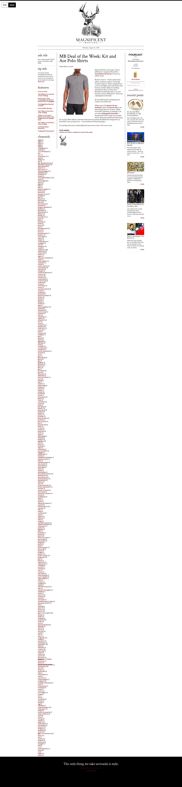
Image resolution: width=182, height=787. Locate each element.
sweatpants (41, 643)
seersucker (41, 600)
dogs (39, 305)
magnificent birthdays (45, 457)
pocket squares (43, 547)
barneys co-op (42, 194)
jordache (41, 420)
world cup (41, 742)
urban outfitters (43, 714)
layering (40, 438)
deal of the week (87, 132)
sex (39, 604)
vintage (40, 719)
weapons (41, 728)
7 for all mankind (43, 151)
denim (40, 297)
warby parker (42, 723)
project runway (43, 555)
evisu (39, 323)
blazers (40, 214)
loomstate (41, 449)
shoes (40, 609)
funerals (40, 353)
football (40, 346)
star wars (41, 631)
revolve (40, 572)
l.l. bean (40, 428)
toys (39, 684)
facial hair (41, 328)
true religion (42, 692)
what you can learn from (46, 733)
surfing (40, 639)
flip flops (40, 343)
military (40, 482)
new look (41, 508)
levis (39, 443)
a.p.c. (39, 155)
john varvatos (42, 418)
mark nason (41, 465)
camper (40, 240)
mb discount (42, 475)
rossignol (41, 583)
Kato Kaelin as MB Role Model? (135, 144)
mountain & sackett (44, 493)
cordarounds (42, 281)
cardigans (41, 243)
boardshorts (42, 217)
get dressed (41, 357)
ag (38, 161)
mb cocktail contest (44, 474)
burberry (40, 235)
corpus (40, 284)
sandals (40, 591)
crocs (39, 290)
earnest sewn (42, 312)
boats (40, 218)
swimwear (41, 647)
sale (39, 588)
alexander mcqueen (44, 164)
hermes (40, 389)
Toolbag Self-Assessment (46, 131)
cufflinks (41, 292)
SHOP (12, 5)
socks (39, 621)
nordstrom (41, 513)
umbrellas (41, 705)
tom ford (41, 678)
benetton (41, 205)
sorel (39, 623)
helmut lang (42, 385)
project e (41, 554)
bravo (40, 232)
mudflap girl (42, 497)
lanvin (40, 433)
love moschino (42, 451)
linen (39, 444)
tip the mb (41, 671)
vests (39, 715)
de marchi (41, 294)
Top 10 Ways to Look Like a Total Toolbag (46, 94)
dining (40, 302)
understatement (43, 707)
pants (40, 536)
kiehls (40, 426)
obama (40, 518)
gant (39, 356)
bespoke (40, 209)
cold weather (42, 268)
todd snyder (42, 674)
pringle (40, 552)
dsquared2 (41, 310)
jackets (40, 408)
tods (39, 676)
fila (39, 336)
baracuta (41, 191)
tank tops (41, 651)
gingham (40, 362)
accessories (41, 156)
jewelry (40, 415)
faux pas (40, 330)
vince (39, 717)
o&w (39, 515)
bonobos (40, 222)
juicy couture (42, 421)
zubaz (40, 755)
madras (40, 456)
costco (40, 287)
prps (39, 559)
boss (39, 227)
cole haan (41, 269)
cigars (40, 256)
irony (39, 400)
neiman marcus (42, 506)
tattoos (40, 654)
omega (40, 521)
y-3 (39, 747)
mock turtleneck (43, 485)
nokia (39, 511)
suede (40, 633)
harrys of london (43, 377)
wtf (39, 745)
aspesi (40, 182)
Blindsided (131, 172)
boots (40, 225)
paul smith (41, 541)
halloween (41, 375)
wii (39, 737)
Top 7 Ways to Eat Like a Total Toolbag (45, 111)
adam (39, 158)
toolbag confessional (44, 683)
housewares (42, 397)
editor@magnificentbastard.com (135, 90)
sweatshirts (42, 644)
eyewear (40, 326)
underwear (41, 709)
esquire (40, 318)
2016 (39, 143)
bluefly (40, 215)
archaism (41, 174)
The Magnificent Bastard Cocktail (46, 104)
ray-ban (40, 567)
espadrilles (41, 317)
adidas (40, 160)
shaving (40, 606)
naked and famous (44, 503)
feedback (41, 335)
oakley (40, 516)
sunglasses (41, 638)
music (40, 500)
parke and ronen (43, 537)
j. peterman (41, 402)
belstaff (40, 199)
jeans (39, 413)
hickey (40, 390)
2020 (39, 145)
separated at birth (44, 603)
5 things (40, 150)
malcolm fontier (43, 459)
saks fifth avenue (43, 586)
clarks (40, 259)
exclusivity (41, 325)
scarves (40, 595)
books (40, 223)
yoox (39, 750)
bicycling (40, 210)
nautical (40, 505)
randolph (41, 565)
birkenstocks (42, 212)
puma (39, 560)
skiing (40, 615)
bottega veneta (43, 228)
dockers (40, 303)
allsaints (40, 168)
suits (39, 636)
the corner (41, 657)
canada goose (42, 241)
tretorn (40, 691)
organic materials (43, 524)
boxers (40, 230)
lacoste (40, 429)
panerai (40, 534)
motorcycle (41, 492)
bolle (39, 220)
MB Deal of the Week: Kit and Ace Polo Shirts (87, 58)
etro (39, 321)
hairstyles (41, 374)
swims (40, 646)
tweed (40, 702)
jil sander (41, 416)
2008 (39, 140)
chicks (40, 254)
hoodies (40, 393)
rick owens (41, 573)
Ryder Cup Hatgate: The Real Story (135, 237)
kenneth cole (42, 425)
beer (39, 197)
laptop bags (41, 436)
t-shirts (40, 649)
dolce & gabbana (43, 307)
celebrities (41, 250)
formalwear (41, 348)
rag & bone (41, 562)
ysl (39, 752)
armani (40, 176)
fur (39, 354)
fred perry (41, 349)
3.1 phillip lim (42, 148)
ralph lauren (42, 564)
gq (38, 369)
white (40, 735)
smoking (40, 618)
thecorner (41, 661)
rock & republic (42, 577)
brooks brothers (43, 233)
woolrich (40, 740)
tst (39, 696)
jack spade (41, 407)
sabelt (40, 585)
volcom (40, 720)
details (40, 299)
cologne (40, 271)
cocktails (41, 263)
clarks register (42, 261)
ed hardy (41, 313)
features (41, 333)
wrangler (41, 744)
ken (39, 423)
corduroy (41, 282)
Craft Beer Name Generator (43, 127)
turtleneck (41, 699)
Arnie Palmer (135, 79)
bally (39, 187)
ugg (39, 704)
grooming (41, 371)
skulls (40, 616)
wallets (40, 722)
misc (39, 483)
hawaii (40, 380)
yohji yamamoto (43, 748)
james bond (41, 410)
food (39, 344)
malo (39, 461)
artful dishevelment (44, 178)
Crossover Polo (112, 107)
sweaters (41, 641)
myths (40, 501)
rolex (39, 580)
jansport (40, 411)
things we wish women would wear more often (45, 665)
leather (40, 439)
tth (39, 697)
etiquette (41, 320)
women (40, 739)
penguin (40, 542)
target (40, 652)
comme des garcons (44, 272)
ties (39, 668)
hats (39, 379)
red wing (40, 568)
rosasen (40, 582)
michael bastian (43, 479)
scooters (41, 596)
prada (40, 551)
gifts (39, 359)
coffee (40, 264)
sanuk (40, 593)
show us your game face (45, 613)
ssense (40, 629)
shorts (40, 611)
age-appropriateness (44, 163)
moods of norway (43, 490)
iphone (40, 398)
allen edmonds (42, 166)
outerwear (41, 526)
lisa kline (40, 446)
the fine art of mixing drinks (44, 659)
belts (39, 202)
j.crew (40, 403)
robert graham (42, 575)
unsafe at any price (44, 712)
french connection (44, 351)
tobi (39, 673)
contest (40, 276)
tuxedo (40, 701)
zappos (40, 753)
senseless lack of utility (45, 601)
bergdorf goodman (44, 207)
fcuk (39, 331)
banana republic (43, 189)
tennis (40, 656)
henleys (40, 387)
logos (39, 447)
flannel (40, 338)
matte (40, 469)
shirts (70, 132)
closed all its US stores (103, 74)
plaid (39, 546)
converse (41, 277)
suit (39, 634)
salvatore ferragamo (44, 590)
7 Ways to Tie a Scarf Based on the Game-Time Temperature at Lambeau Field (46, 118)
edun (39, 315)
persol (40, 544)
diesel (40, 300)
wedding (40, 730)
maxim (40, 470)
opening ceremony (44, 523)
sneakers (41, 620)
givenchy (41, 364)
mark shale (41, 467)
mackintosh (41, 454)
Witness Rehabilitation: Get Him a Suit (135, 205)
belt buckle (41, 200)
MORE (142, 127)
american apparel (43, 171)
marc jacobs (41, 464)
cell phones (41, 251)
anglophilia (41, 173)
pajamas (40, 529)
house (40, 395)
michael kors (42, 480)
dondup (40, 308)
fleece (40, 339)
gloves (40, 366)
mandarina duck (43, 462)
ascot (39, 179)
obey (39, 519)
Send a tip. (41, 81)
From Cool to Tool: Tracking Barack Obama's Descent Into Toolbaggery (46, 100)
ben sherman (42, 204)
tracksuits (41, 687)
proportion (41, 557)
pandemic (41, 533)
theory (40, 663)
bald (39, 186)
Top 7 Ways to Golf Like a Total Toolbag (46, 123)
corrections (41, 285)
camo (39, 238)
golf (39, 367)
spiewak (40, 626)
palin (39, 531)
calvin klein (41, 236)
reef (39, 570)
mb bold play (42, 472)
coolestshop (42, 279)
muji (39, 498)
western (40, 732)
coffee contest (43, 266)
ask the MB (41, 181)
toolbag (40, 681)
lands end (41, 431)
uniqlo (40, 710)
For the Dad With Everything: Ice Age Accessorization (134, 114)
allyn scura (41, 169)
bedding (40, 196)
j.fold (39, 405)
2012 (39, 142)
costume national (43, 289)
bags (39, 184)
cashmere (76, 132)
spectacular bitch (43, 625)
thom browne (42, 666)
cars (39, 245)
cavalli (40, 248)
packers (40, 528)
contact (40, 274)
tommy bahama (43, 679)
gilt (39, 361)
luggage (40, 452)
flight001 (41, 341)
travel (40, 689)
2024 (39, 146)
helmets (40, 384)
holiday (40, 392)
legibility (40, 441)
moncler (40, 488)
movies (40, 495)
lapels (40, 434)
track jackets (42, 686)
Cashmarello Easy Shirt (109, 113)
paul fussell (41, 539)
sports (40, 628)
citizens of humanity (44, 258)
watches (40, 727)
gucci (39, 372)
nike (39, 510)
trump (40, 694)
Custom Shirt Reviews (45, 108)
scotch (40, 598)
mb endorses (42, 477)
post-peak (41, 549)
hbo (39, 382)
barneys (40, 192)
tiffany (40, 670)
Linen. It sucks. (42, 91)
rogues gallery (42, 578)
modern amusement (44, 487)
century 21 (63, 132)
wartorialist (42, 725)
